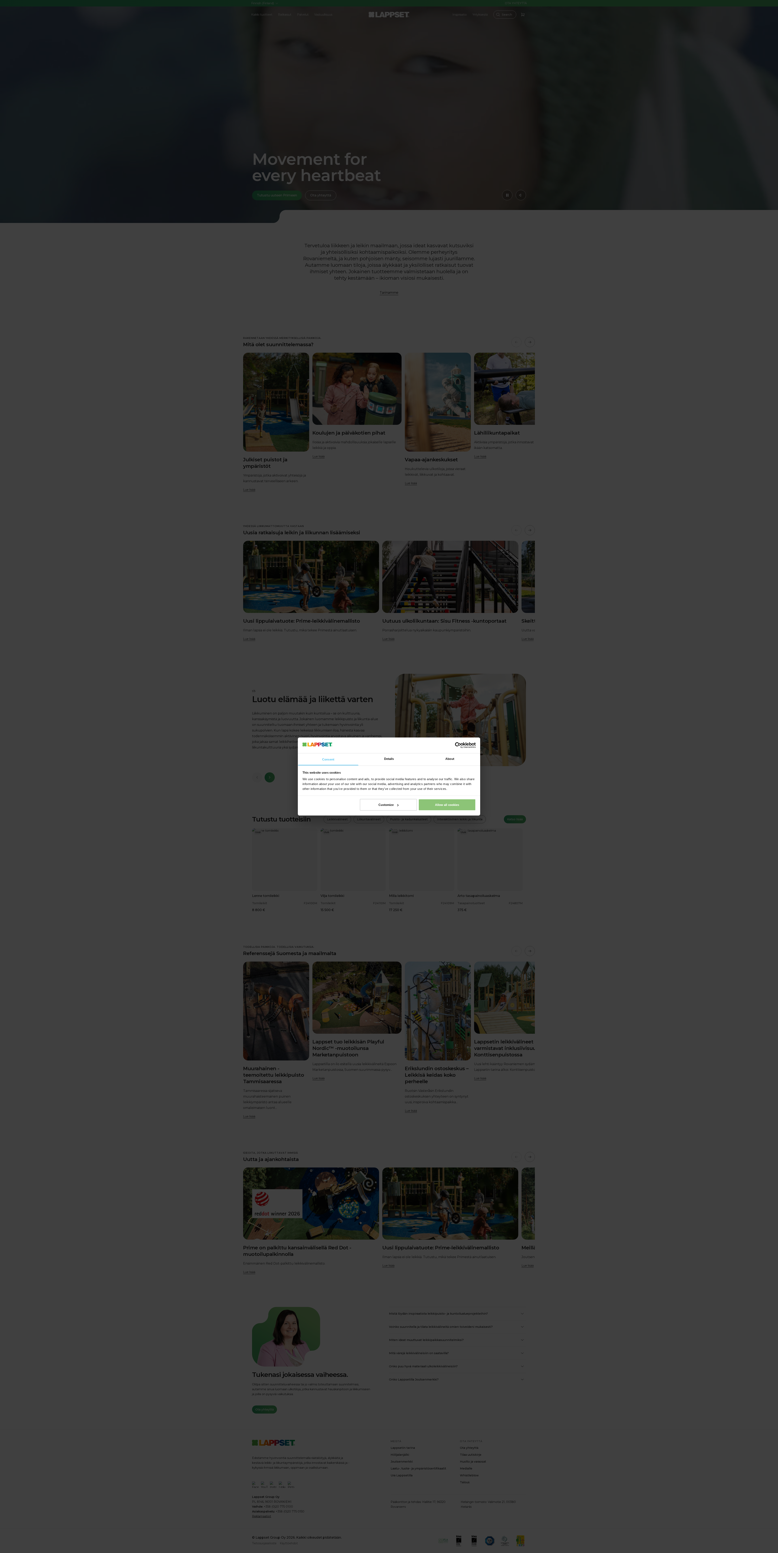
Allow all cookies (447, 804)
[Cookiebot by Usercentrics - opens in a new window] (458, 745)
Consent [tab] (328, 759)
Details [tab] (389, 758)
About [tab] (449, 758)
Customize (386, 804)
